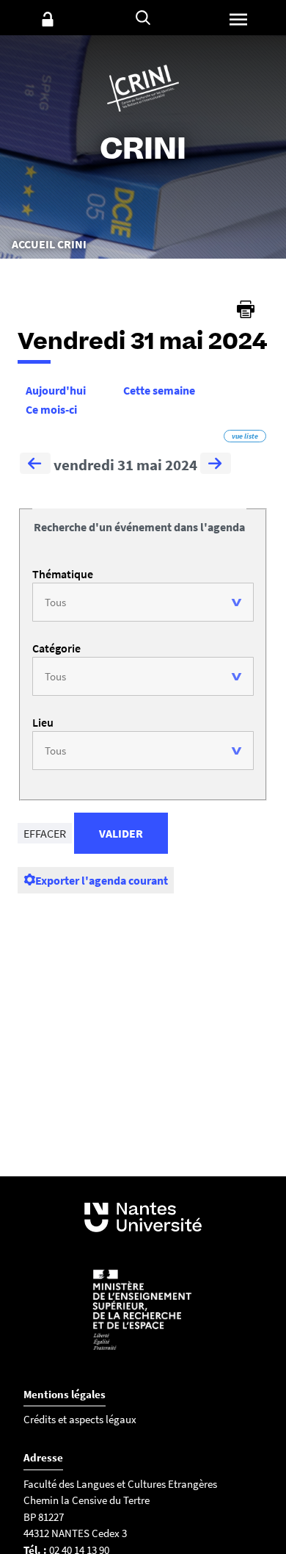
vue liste (245, 436)
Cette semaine (159, 390)
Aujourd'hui (56, 390)
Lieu (43, 722)
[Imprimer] (245, 309)
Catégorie (56, 648)
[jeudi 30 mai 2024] (35, 465)
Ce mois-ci (51, 409)
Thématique (62, 573)
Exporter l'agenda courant (101, 880)
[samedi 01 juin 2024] (215, 465)
